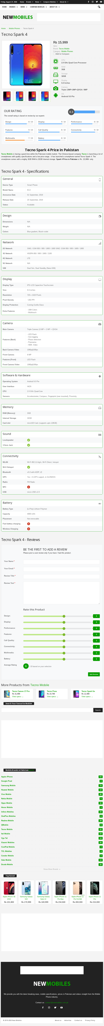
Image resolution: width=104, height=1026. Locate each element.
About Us (63, 2)
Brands (28, 2)
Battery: (7, 659)
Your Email (9, 569)
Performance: (9, 628)
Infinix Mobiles (51, 812)
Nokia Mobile (51, 799)
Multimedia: (9, 653)
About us (58, 1020)
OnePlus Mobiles (51, 816)
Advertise (67, 1020)
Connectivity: (9, 646)
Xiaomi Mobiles (51, 842)
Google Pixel (51, 781)
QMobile (51, 825)
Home (22, 2)
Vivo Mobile (51, 794)
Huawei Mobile (51, 790)
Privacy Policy (90, 1020)
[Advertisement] (68, 17)
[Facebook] (88, 2)
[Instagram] (92, 2)
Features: (8, 634)
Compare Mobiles (49, 2)
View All (31, 770)
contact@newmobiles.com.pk (56, 1003)
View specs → (18, 697)
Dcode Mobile (51, 864)
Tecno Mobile (39, 685)
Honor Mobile (51, 807)
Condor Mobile (51, 856)
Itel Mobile (51, 834)
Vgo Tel (51, 838)
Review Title (9, 576)
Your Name (9, 561)
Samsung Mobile (51, 785)
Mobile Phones (67, 51)
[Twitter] (96, 2)
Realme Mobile (51, 821)
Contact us (78, 1020)
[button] (99, 7)
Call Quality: (9, 640)
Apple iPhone (51, 777)
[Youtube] (101, 2)
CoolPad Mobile (51, 847)
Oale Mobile (51, 860)
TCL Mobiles (51, 851)
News (37, 2)
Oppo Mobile (51, 803)
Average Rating (10, 665)
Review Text (9, 583)
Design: (7, 616)
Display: (7, 622)
